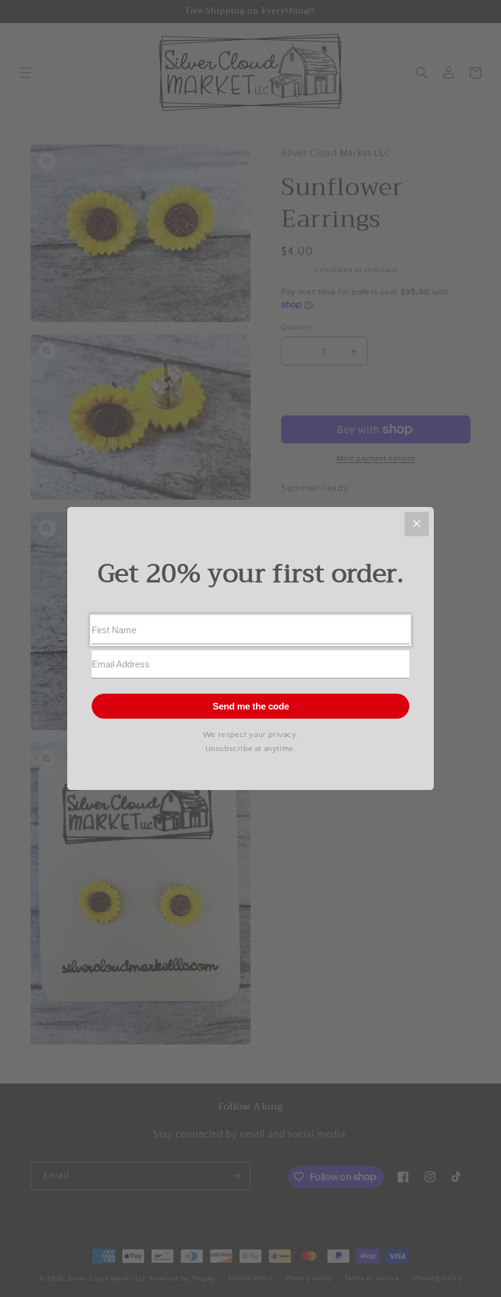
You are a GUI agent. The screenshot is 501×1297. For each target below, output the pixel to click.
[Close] (416, 524)
